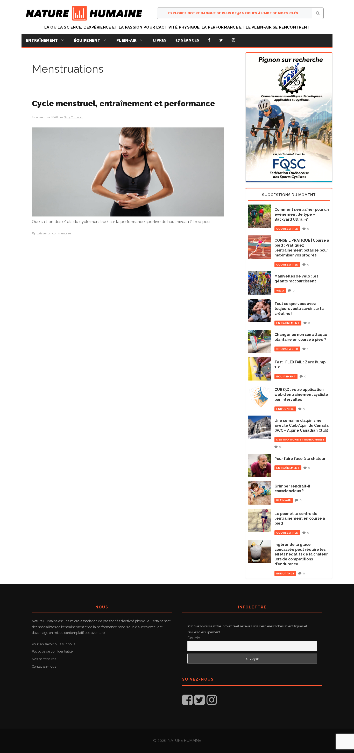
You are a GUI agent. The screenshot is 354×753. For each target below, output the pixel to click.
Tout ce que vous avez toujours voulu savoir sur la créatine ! (299, 309)
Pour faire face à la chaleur (299, 459)
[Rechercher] (317, 13)
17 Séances (187, 40)
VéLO (280, 290)
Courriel (194, 638)
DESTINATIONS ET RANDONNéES (300, 439)
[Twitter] (221, 40)
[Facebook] (209, 40)
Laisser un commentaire (54, 233)
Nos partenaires (44, 659)
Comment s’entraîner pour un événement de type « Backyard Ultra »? (301, 214)
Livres (160, 40)
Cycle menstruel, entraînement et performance (123, 103)
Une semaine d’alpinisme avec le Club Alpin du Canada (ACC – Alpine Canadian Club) (301, 425)
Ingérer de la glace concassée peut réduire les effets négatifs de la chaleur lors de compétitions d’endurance (301, 554)
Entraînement (42, 40)
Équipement (87, 40)
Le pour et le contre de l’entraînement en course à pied (299, 519)
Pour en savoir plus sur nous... (54, 644)
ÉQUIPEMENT (286, 376)
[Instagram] (233, 40)
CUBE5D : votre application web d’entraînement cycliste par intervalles (301, 395)
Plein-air (126, 40)
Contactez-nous (44, 666)
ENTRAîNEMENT (288, 323)
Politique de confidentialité (52, 651)
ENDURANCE (285, 409)
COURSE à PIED (287, 228)
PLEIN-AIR (283, 500)
